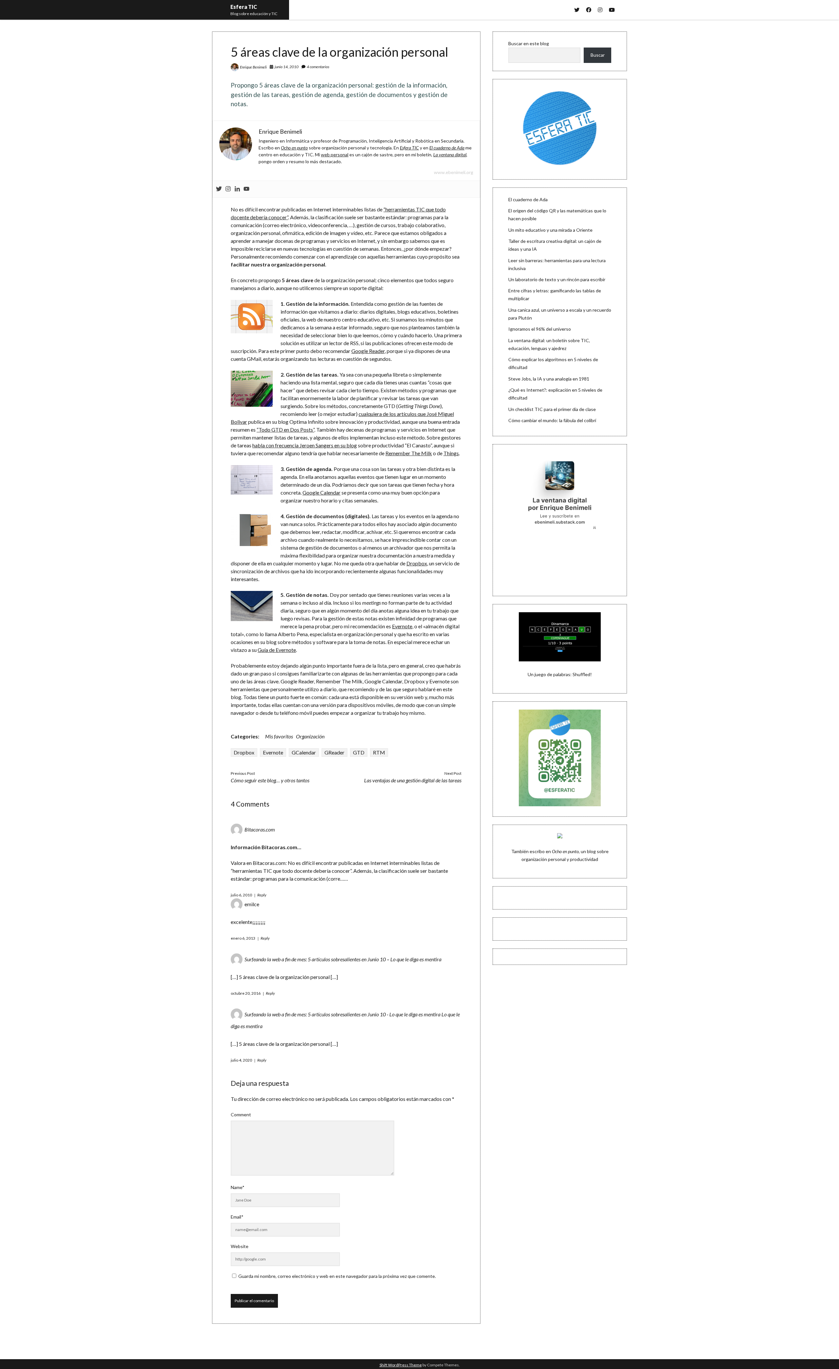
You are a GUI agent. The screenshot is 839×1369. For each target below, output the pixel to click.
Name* (237, 1187)
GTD (358, 752)
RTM (379, 752)
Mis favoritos (279, 736)
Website (239, 1246)
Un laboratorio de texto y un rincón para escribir (556, 279)
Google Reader (368, 351)
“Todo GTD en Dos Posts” (285, 429)
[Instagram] (228, 189)
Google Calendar (321, 492)
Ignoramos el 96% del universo (539, 329)
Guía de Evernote (277, 650)
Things (451, 453)
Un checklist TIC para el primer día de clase (552, 409)
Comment (241, 1114)
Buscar (598, 55)
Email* (237, 1217)
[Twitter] (219, 189)
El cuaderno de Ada (528, 199)
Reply (261, 894)
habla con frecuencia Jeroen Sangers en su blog (304, 445)
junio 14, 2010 (287, 66)
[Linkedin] (237, 189)
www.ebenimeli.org (453, 172)
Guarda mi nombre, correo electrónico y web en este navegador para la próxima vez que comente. (337, 1276)
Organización (310, 736)
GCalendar (304, 752)
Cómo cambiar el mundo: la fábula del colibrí (552, 420)
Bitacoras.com (259, 829)
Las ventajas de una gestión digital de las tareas (412, 780)
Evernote (402, 626)
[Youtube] (246, 189)
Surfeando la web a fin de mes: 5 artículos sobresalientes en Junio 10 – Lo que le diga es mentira (342, 959)
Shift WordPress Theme (401, 1364)
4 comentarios (318, 66)
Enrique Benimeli (253, 67)
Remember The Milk (408, 453)
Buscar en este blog (528, 43)
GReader (334, 752)
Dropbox (416, 563)
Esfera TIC (243, 7)
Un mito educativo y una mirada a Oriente (550, 230)
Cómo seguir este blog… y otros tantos (270, 780)
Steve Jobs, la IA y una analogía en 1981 (548, 378)
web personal (334, 154)
